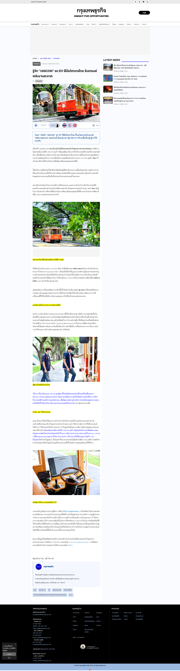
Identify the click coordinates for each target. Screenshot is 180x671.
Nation (126, 616)
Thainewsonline (116, 619)
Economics (44, 24)
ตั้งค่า (9, 658)
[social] (135, 2)
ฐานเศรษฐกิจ (139, 619)
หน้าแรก (35, 58)
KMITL (70, 545)
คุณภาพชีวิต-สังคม (45, 58)
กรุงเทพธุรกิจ (115, 616)
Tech (70, 24)
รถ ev (70, 595)
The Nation (115, 612)
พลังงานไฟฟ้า (68, 590)
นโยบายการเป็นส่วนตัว (89, 630)
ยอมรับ (9, 654)
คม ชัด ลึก (138, 612)
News (128, 24)
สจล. (35, 590)
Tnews (126, 619)
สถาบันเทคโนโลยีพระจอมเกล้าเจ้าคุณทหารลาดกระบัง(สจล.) (50, 595)
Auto (88, 24)
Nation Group (128, 612)
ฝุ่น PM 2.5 (42, 590)
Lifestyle (121, 24)
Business (62, 24)
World (93, 24)
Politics (114, 24)
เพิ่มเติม (5, 650)
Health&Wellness (103, 24)
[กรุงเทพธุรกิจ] (35, 24)
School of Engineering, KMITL (79, 542)
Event (143, 24)
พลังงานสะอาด (57, 590)
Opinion (136, 24)
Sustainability (79, 24)
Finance (53, 24)
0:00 (42, 125)
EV (49, 590)
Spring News (139, 616)
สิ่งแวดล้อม (57, 58)
